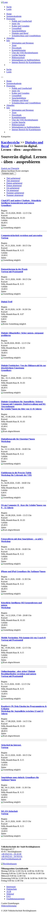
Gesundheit (16, 28)
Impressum (11, 886)
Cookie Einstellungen (10, 903)
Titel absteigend (13, 181)
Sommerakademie (13, 16)
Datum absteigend (14, 185)
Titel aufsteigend (13, 178)
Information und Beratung (23, 43)
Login (8, 9)
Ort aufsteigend (12, 188)
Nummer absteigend (14, 195)
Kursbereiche (10, 142)
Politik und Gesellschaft (22, 21)
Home (9, 14)
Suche (9, 7)
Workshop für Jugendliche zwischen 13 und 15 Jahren (24, 710)
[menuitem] (26, 7)
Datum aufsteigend (14, 183)
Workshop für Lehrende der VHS (16, 474)
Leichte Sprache (18, 55)
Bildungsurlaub (18, 57)
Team (14, 45)
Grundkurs (21, 203)
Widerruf (10, 894)
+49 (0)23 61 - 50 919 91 (11, 856)
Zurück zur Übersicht (10, 168)
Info (8, 40)
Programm (10, 19)
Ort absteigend (12, 190)
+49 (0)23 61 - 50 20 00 (11, 854)
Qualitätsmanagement (15, 899)
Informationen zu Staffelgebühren (26, 60)
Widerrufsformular (9, 906)
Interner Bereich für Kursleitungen (26, 62)
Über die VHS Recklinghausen (25, 53)
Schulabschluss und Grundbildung (26, 36)
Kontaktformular (19, 50)
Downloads (16, 48)
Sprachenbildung (19, 31)
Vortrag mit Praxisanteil (14, 270)
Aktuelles (10, 38)
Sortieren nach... (8, 174)
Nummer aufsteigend (15, 193)
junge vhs (16, 23)
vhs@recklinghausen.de (11, 859)
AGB (8, 891)
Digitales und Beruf (20, 33)
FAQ (8, 896)
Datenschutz (11, 889)
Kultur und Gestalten (20, 26)
